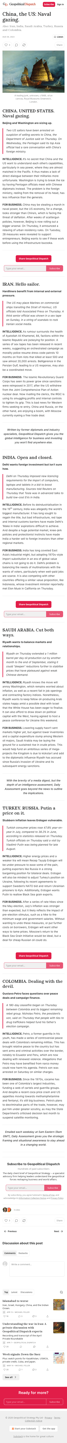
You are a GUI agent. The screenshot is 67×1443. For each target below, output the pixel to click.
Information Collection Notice (32, 1198)
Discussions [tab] (26, 1292)
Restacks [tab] (23, 1253)
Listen (60, 36)
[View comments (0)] (16, 45)
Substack (18, 1436)
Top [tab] (6, 1292)
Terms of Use (49, 1195)
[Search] (61, 1292)
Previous (12, 1231)
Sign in (60, 4)
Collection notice (33, 1420)
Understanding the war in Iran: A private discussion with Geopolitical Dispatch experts (24, 1327)
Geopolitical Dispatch (25, 1343)
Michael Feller (22, 1312)
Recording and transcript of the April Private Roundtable (22, 1337)
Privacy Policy (57, 1198)
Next (56, 1231)
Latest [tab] (14, 1292)
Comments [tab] (9, 1253)
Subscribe (49, 4)
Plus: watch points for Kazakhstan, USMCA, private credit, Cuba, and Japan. (25, 1360)
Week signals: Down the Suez (21, 1354)
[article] (33, 1308)
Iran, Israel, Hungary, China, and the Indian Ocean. (25, 1306)
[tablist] (15, 1253)
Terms (57, 1417)
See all (9, 1377)
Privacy (48, 1417)
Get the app (49, 1428)
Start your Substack (25, 1428)
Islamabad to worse (15, 1301)
